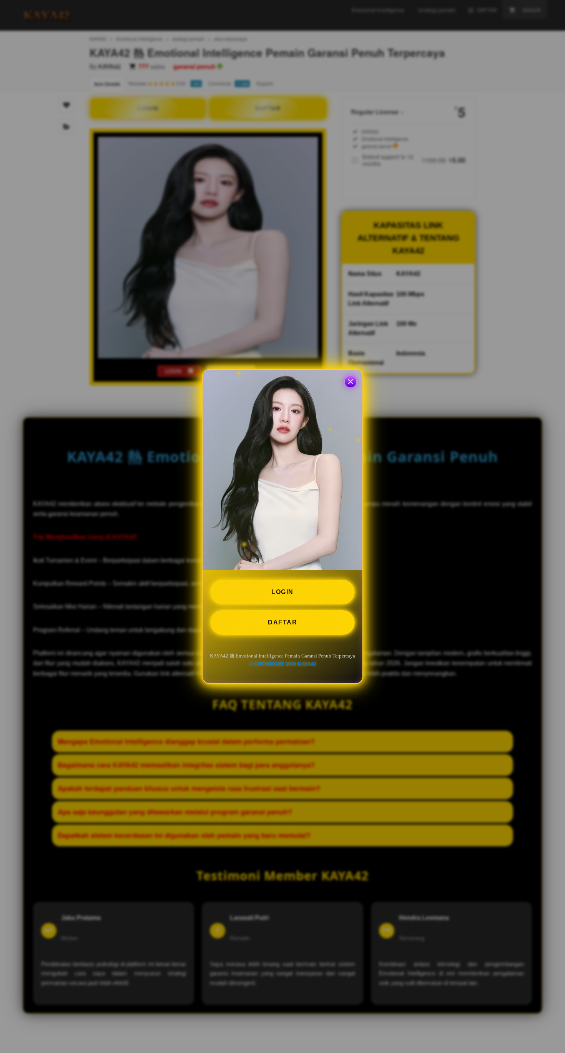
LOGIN (282, 592)
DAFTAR (282, 622)
